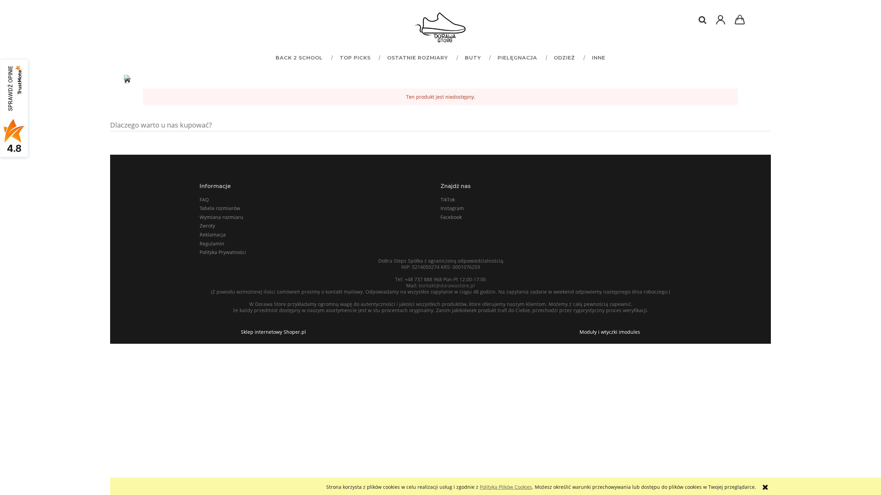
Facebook (451, 217)
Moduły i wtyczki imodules (610, 332)
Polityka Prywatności (223, 252)
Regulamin (212, 243)
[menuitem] (299, 57)
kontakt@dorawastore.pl (447, 285)
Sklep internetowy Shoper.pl (273, 332)
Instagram (452, 208)
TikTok (447, 199)
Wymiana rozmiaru (221, 217)
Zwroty (207, 225)
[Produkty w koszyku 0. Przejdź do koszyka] (741, 20)
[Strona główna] (440, 27)
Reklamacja (213, 234)
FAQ (204, 199)
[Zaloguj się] (720, 23)
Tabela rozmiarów (220, 208)
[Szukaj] (702, 20)
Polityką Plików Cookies (506, 487)
